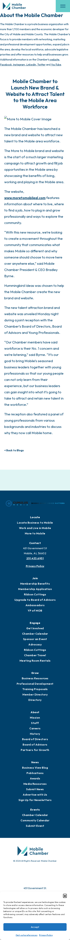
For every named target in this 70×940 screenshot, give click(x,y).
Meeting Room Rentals (35, 660)
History (35, 733)
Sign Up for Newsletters (35, 800)
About (35, 712)
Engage (35, 623)
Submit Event (35, 825)
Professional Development (35, 683)
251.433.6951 (35, 558)
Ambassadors (35, 605)
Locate (35, 517)
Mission (35, 717)
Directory (35, 700)
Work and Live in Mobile (35, 528)
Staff (35, 723)
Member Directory (35, 694)
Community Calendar (35, 820)
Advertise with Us (35, 794)
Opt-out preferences (26, 935)
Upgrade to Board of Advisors (35, 599)
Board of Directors (35, 739)
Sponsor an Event (35, 639)
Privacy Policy (46, 935)
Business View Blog (35, 767)
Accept (35, 927)
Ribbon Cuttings (35, 594)
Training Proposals (35, 689)
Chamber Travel (35, 655)
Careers (35, 728)
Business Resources (35, 678)
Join (35, 578)
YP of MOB (35, 610)
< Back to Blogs (14, 450)
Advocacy (35, 644)
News (35, 762)
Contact (35, 543)
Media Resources (35, 783)
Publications (35, 773)
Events (35, 809)
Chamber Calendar (35, 633)
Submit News (35, 789)
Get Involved (35, 628)
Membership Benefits (35, 583)
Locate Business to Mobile (35, 522)
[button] (65, 895)
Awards (35, 778)
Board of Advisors (35, 744)
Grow (35, 673)
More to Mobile (35, 533)
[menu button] (63, 6)
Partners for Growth (35, 750)
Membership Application (35, 589)
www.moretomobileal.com (25, 198)
